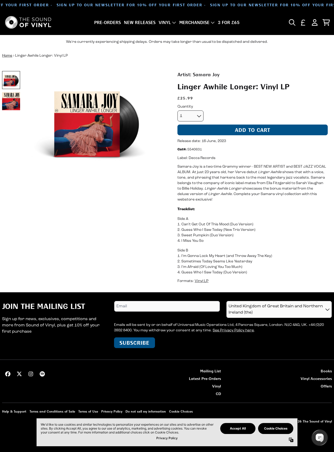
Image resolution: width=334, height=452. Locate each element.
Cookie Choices (181, 411)
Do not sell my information (146, 411)
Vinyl (216, 386)
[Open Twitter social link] (19, 374)
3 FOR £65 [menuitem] (229, 22)
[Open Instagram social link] (31, 374)
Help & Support (14, 411)
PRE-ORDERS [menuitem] (107, 22)
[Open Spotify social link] (42, 374)
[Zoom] (96, 121)
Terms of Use (88, 411)
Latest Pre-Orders (205, 378)
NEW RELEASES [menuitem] (140, 22)
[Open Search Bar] (291, 22)
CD (218, 393)
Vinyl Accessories (316, 378)
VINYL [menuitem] (165, 22)
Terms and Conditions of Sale (52, 411)
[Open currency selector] (303, 22)
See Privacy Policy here (233, 330)
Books (326, 371)
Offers (326, 386)
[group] (11, 80)
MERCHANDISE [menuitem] (194, 22)
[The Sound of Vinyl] (28, 22)
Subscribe (135, 343)
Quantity (185, 107)
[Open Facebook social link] (8, 374)
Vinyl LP (201, 281)
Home (7, 56)
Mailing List (210, 371)
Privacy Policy (111, 411)
